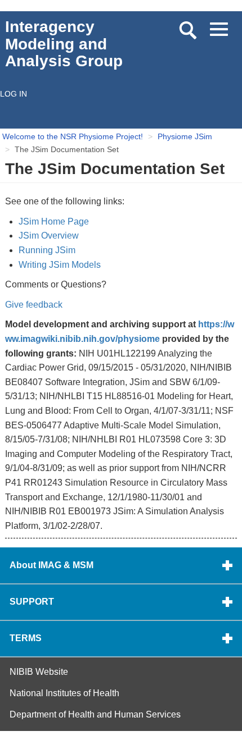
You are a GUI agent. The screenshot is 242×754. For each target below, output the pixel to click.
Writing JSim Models (60, 264)
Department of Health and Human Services (95, 714)
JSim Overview (49, 235)
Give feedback (33, 304)
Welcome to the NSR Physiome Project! (72, 136)
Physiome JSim (185, 136)
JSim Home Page (54, 221)
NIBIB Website (39, 672)
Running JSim (47, 250)
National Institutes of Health (64, 693)
